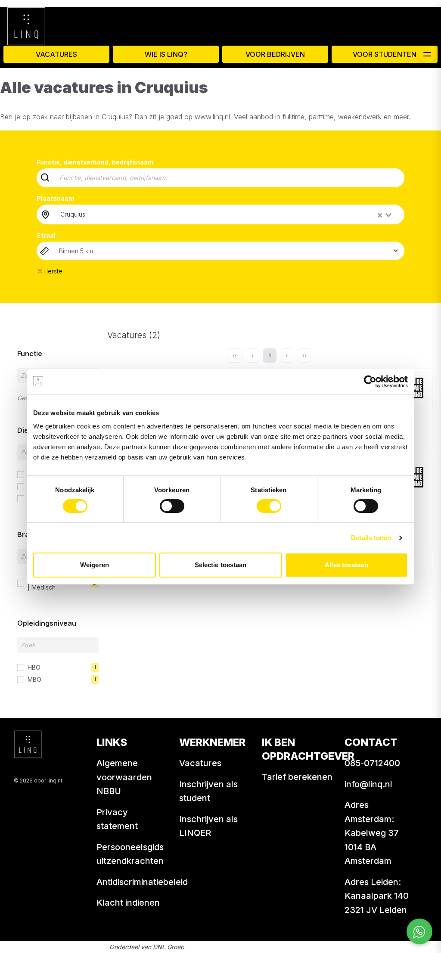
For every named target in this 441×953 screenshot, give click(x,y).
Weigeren (94, 564)
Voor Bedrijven (275, 54)
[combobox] (226, 214)
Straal (46, 235)
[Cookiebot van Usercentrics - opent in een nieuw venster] (370, 381)
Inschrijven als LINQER (208, 826)
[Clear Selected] (380, 215)
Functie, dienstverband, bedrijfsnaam (95, 162)
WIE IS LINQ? (166, 54)
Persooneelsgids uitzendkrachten (130, 854)
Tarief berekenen (297, 777)
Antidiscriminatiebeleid (142, 882)
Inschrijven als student (208, 791)
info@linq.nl (368, 784)
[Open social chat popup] (419, 931)
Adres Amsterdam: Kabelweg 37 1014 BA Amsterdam (372, 833)
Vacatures (56, 54)
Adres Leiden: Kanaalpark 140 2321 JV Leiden (377, 896)
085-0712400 (372, 763)
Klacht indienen (128, 902)
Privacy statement (117, 819)
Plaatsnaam (56, 198)
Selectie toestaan (221, 564)
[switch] (172, 506)
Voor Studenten (384, 54)
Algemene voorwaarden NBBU (124, 777)
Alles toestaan (346, 564)
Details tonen (371, 537)
